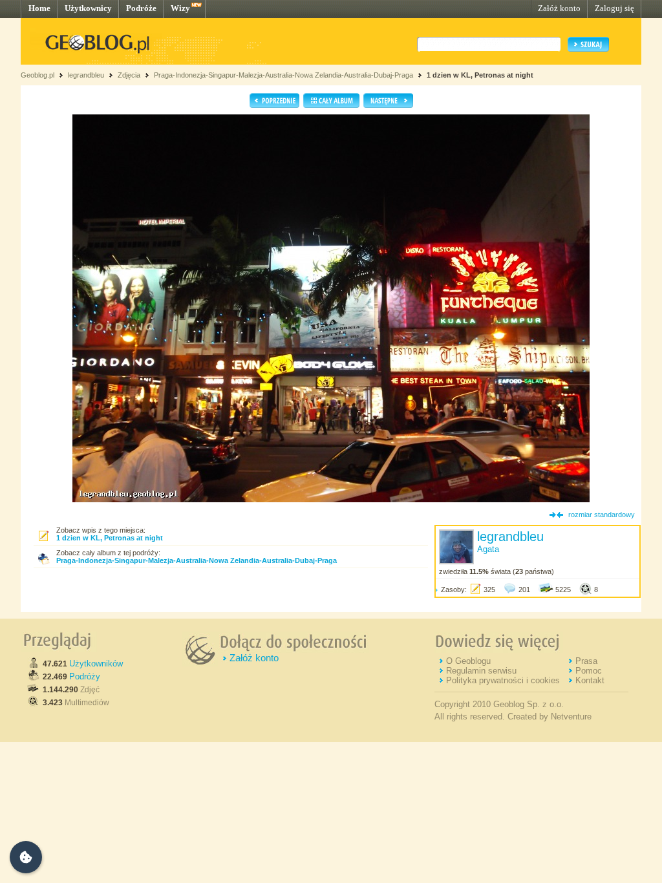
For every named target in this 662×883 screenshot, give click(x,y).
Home (39, 8)
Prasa (586, 661)
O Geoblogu (468, 661)
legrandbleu (86, 75)
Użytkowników (96, 663)
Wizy (180, 8)
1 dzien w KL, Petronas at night (480, 75)
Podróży (84, 676)
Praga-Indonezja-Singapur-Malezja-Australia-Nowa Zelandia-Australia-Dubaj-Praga (283, 75)
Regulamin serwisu (481, 671)
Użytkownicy (88, 8)
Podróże (141, 8)
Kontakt (589, 680)
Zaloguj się (614, 8)
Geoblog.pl (37, 75)
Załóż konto (559, 8)
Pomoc (588, 671)
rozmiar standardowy (601, 514)
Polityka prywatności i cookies (503, 680)
